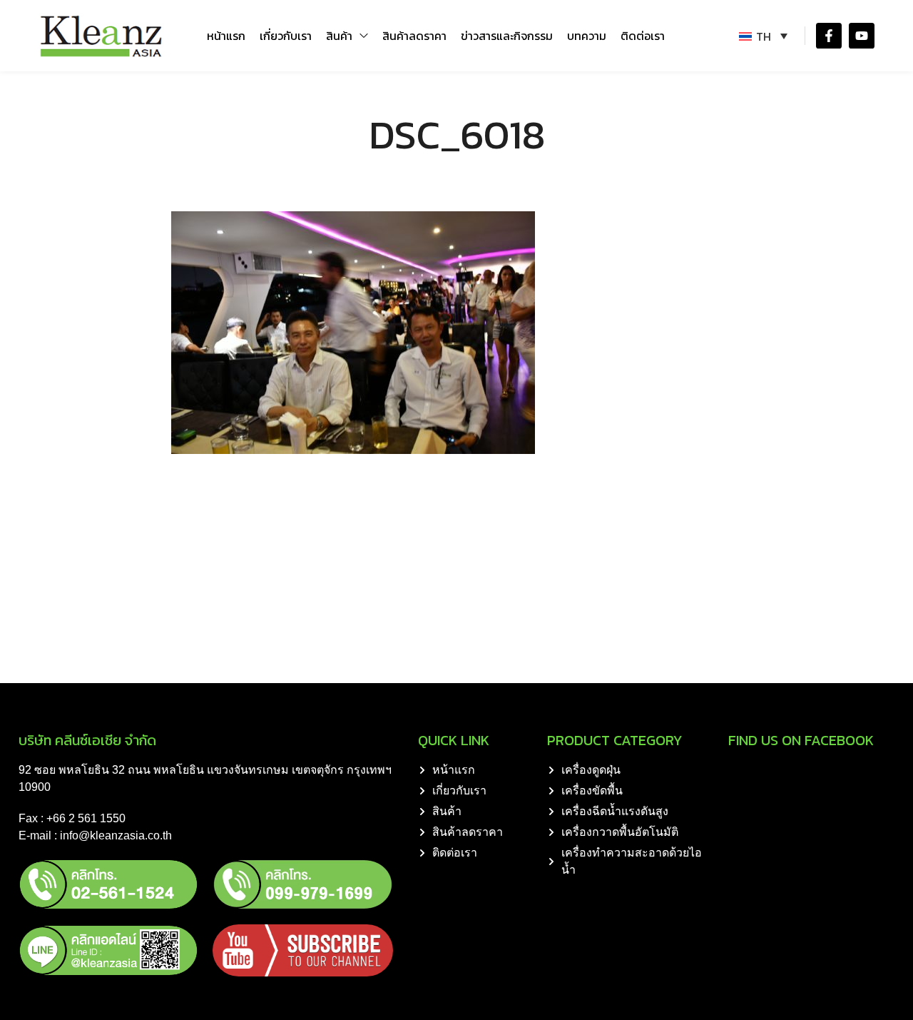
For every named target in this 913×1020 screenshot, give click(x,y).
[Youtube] (861, 36)
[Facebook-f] (829, 36)
